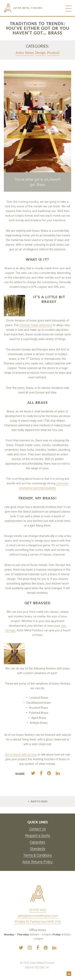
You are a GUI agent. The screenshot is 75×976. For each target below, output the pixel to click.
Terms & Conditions (37, 855)
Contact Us (37, 829)
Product (53, 53)
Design (40, 53)
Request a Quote (37, 836)
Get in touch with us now (21, 754)
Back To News (39, 801)
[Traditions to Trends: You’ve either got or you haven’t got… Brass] (33, 773)
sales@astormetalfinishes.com (38, 916)
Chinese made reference (35, 325)
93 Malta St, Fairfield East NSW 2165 (37, 921)
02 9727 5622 (37, 910)
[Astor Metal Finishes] (31, 7)
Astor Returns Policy (37, 862)
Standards (37, 849)
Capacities (37, 842)
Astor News (25, 53)
